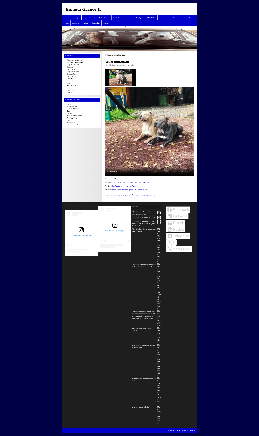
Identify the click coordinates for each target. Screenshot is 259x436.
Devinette (70, 81)
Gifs (68, 83)
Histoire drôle (71, 85)
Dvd (68, 111)
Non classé (71, 123)
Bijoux (69, 104)
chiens (129, 195)
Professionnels (104, 18)
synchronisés (150, 195)
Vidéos (132, 65)
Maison (85, 23)
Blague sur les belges (74, 60)
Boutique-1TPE (72, 106)
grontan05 (122, 65)
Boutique (76, 18)
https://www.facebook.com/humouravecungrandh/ (131, 182)
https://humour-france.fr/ (128, 179)
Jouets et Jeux (72, 118)
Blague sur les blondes (75, 62)
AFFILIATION (151, 18)
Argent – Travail (89, 18)
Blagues (70, 67)
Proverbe (70, 90)
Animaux (75, 23)
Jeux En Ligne (137, 18)
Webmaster (163, 18)
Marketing (96, 23)
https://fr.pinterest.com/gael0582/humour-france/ (130, 190)
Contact (106, 23)
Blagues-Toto (71, 76)
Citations (70, 79)
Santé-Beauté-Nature (121, 18)
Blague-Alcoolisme (73, 65)
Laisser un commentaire (116, 195)
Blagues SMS (71, 69)
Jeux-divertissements (74, 116)
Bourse (66, 23)
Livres (69, 120)
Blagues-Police (72, 74)
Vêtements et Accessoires (76, 125)
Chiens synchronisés (117, 61)
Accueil (66, 18)
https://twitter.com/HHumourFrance (123, 186)
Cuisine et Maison (73, 109)
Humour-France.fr (83, 9)
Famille (69, 113)
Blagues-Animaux (73, 72)
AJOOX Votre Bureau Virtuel (182, 18)
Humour (70, 88)
